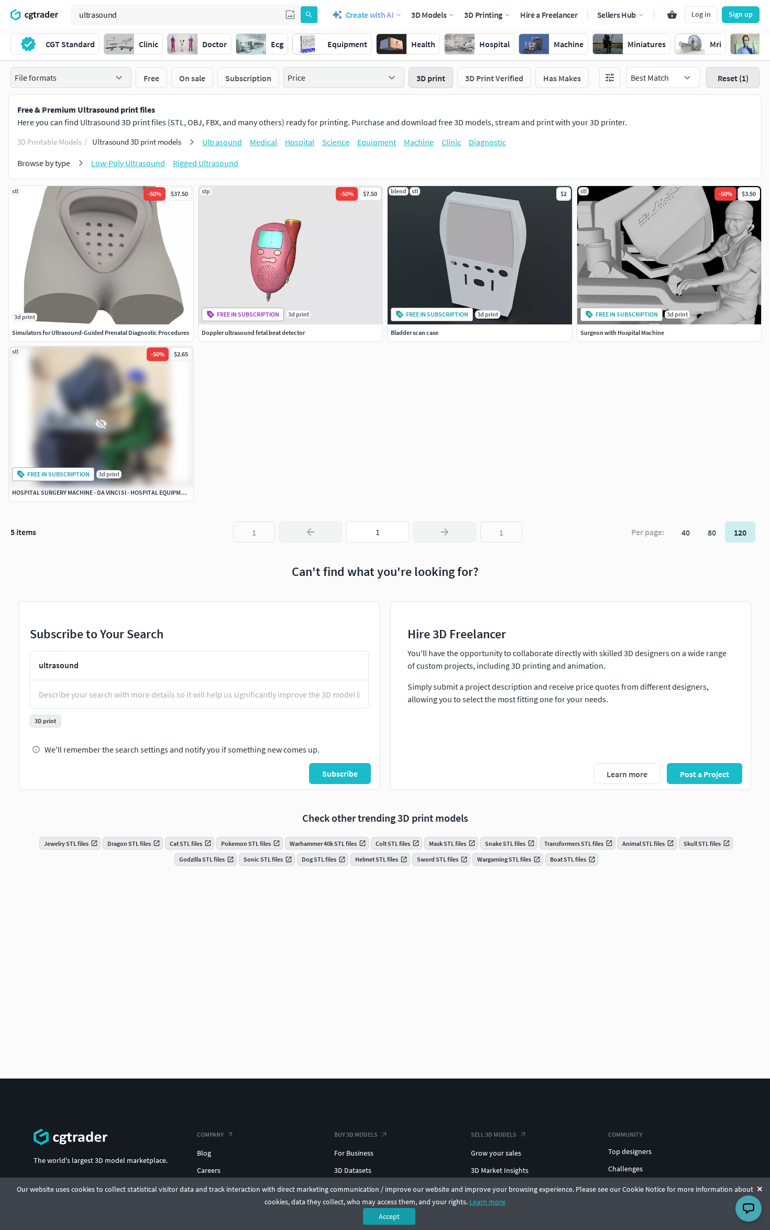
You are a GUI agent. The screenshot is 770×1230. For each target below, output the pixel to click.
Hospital (299, 142)
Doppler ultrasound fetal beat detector (253, 332)
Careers (209, 1170)
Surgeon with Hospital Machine (622, 332)
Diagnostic (487, 142)
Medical (263, 142)
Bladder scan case (414, 332)
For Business (353, 1153)
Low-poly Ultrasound (128, 163)
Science (335, 142)
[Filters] (609, 77)
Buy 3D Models (356, 1134)
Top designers (630, 1151)
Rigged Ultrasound (205, 163)
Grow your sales (496, 1153)
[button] (290, 14)
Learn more (487, 1201)
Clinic (451, 142)
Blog (204, 1153)
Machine (419, 142)
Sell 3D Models (493, 1134)
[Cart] (672, 14)
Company (210, 1134)
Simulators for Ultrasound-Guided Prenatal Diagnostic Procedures (100, 332)
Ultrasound (222, 142)
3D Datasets (352, 1170)
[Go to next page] (444, 531)
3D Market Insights (500, 1170)
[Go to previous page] (310, 531)
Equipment (376, 142)
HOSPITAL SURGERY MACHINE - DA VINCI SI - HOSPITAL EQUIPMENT (102, 492)
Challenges (625, 1168)
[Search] (309, 14)
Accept (389, 1216)
